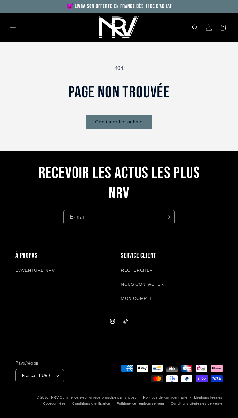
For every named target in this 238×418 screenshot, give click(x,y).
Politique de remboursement (140, 403)
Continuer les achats (119, 121)
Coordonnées (54, 403)
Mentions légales (208, 397)
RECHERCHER (137, 270)
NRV (55, 397)
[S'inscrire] (167, 217)
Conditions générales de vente (197, 403)
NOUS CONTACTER (142, 284)
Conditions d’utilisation (91, 403)
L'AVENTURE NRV (35, 270)
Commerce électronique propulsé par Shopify (98, 397)
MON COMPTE (137, 298)
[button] (13, 27)
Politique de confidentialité (165, 397)
